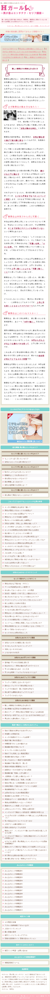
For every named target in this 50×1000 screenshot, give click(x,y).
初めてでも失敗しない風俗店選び (17, 753)
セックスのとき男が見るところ (16, 633)
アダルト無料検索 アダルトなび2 (17, 925)
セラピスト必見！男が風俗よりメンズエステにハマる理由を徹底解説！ (26, 842)
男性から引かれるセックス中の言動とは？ (20, 566)
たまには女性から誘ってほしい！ (17, 563)
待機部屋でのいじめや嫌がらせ (16, 744)
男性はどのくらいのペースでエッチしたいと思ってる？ (25, 540)
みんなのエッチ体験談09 (14, 897)
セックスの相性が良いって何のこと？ (18, 620)
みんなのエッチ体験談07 (14, 890)
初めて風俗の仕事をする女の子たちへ (18, 731)
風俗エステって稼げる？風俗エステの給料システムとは (25, 847)
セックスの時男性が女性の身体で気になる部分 (22, 530)
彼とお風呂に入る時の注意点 (15, 603)
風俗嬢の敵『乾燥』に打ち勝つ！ (17, 773)
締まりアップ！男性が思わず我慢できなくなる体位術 (24, 712)
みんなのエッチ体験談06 (14, 887)
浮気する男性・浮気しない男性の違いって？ (21, 523)
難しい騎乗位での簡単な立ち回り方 (18, 705)
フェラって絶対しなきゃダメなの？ (18, 682)
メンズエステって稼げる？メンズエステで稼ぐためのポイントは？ (26, 851)
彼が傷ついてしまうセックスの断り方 (18, 533)
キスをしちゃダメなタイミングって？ (18, 646)
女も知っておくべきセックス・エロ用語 (19, 590)
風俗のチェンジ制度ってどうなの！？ (18, 806)
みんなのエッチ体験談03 (14, 877)
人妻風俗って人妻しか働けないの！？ (18, 776)
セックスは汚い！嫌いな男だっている (18, 556)
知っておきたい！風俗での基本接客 (18, 760)
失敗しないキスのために (14, 649)
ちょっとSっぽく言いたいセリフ (16, 459)
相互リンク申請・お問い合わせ (16, 950)
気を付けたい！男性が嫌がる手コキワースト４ (22, 666)
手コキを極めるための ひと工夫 (17, 669)
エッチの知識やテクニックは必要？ (18, 737)
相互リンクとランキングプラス (16, 935)
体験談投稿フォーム (12, 963)
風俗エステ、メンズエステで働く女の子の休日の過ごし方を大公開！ (26, 832)
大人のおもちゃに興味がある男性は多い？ (20, 543)
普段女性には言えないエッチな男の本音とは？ (22, 536)
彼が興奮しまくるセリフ (14, 482)
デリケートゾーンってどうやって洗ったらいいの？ (23, 600)
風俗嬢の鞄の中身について (14, 747)
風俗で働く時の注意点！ (14, 740)
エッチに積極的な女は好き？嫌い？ (18, 507)
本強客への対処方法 (12, 734)
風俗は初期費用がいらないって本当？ (18, 802)
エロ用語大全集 (10, 922)
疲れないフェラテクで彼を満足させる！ (19, 686)
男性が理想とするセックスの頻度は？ (18, 510)
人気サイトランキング (13, 929)
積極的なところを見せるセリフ (16, 475)
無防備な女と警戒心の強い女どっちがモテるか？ (22, 559)
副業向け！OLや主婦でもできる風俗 (18, 770)
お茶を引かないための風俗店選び (17, 793)
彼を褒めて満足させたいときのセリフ (18, 495)
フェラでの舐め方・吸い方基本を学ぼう (19, 689)
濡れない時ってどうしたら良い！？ (18, 606)
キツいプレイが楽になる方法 (15, 750)
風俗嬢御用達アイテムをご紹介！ (17, 789)
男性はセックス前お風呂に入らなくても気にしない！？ (25, 613)
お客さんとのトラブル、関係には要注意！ (20, 809)
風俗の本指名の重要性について (16, 766)
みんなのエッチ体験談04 (14, 881)
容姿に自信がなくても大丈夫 (15, 827)
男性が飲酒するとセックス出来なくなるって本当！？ (24, 626)
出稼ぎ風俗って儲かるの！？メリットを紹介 (21, 786)
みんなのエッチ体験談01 (14, 871)
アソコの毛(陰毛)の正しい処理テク (17, 587)
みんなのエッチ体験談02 (14, 874)
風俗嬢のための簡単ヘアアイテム (17, 796)
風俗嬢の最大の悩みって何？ (15, 757)
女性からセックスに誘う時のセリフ (18, 462)
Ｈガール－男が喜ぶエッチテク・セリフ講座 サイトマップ (28, 26)
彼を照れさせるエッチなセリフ (16, 478)
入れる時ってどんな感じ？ (14, 553)
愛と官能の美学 (10, 932)
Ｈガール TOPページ (9, 49)
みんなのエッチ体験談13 (14, 910)
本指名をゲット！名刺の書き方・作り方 (19, 799)
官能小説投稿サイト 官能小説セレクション (20, 938)
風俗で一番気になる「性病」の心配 (18, 780)
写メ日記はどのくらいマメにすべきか (18, 821)
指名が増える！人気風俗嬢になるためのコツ (21, 783)
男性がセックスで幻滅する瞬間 (16, 517)
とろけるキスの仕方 (12, 652)
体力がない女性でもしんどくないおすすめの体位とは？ (25, 715)
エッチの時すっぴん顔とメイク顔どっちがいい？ (22, 527)
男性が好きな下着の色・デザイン (17, 584)
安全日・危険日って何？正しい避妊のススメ (21, 593)
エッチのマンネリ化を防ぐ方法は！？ (18, 546)
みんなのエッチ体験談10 (14, 900)
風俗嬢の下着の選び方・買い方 (16, 763)
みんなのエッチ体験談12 (14, 907)
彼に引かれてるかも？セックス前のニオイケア (22, 597)
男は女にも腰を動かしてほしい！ (31, 49)
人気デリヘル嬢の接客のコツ (15, 824)
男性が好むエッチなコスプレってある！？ (20, 550)
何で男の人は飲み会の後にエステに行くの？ (21, 855)
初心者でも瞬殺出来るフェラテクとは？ (19, 692)
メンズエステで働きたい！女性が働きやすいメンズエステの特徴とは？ (26, 837)
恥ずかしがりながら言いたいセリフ (18, 472)
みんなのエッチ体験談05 (14, 884)
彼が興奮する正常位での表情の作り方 (18, 709)
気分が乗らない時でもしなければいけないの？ (22, 616)
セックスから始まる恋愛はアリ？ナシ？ (19, 514)
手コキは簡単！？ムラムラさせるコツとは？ (21, 672)
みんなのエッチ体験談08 (14, 894)
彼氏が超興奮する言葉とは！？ (16, 485)
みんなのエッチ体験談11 (14, 903)
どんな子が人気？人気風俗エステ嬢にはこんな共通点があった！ (26, 817)
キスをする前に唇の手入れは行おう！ (18, 610)
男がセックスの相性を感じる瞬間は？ (18, 520)
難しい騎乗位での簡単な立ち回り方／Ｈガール (13, 3)
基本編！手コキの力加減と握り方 (17, 662)
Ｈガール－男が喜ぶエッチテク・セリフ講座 (28, 996)
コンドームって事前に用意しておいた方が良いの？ (23, 623)
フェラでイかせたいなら (14, 695)
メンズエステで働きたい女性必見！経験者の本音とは (24, 812)
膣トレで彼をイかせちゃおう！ (16, 629)
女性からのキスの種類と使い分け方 (18, 643)
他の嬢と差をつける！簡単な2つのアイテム (20, 859)
